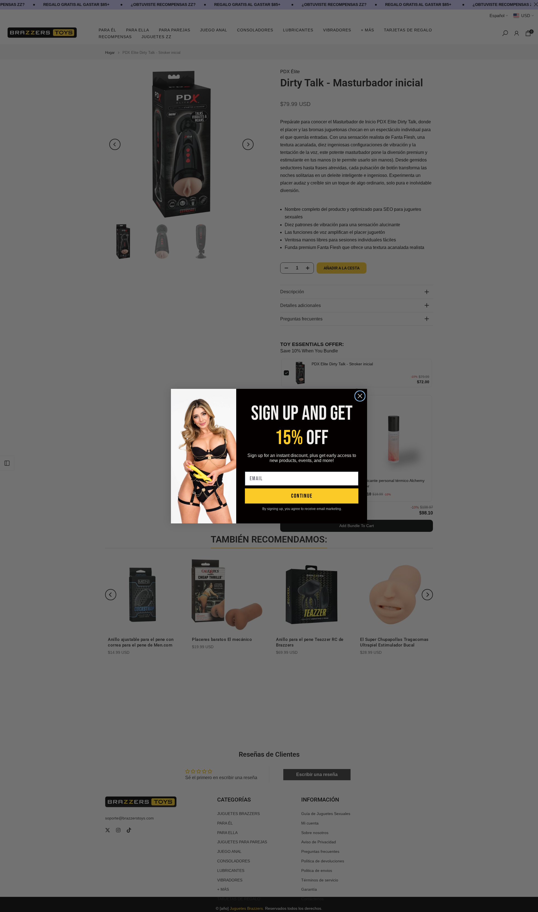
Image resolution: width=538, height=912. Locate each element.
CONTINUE (301, 496)
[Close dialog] (360, 396)
